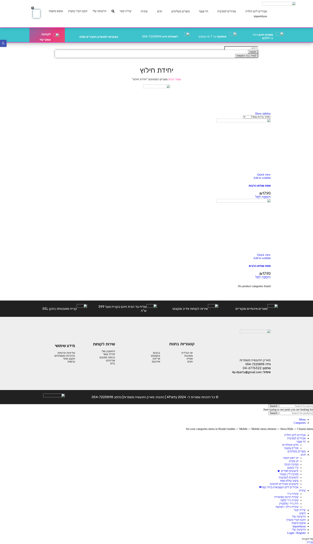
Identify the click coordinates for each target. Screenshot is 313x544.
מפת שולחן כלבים (260, 266)
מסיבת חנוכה (291, 464)
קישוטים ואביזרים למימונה (284, 483)
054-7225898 (160, 36)
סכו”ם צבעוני (291, 448)
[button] (263, 197)
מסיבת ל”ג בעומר (289, 474)
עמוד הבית (174, 79)
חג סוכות (294, 461)
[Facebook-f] (267, 397)
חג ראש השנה (291, 457)
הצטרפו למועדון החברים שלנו (98, 37)
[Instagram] (256, 397)
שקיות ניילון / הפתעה (287, 506)
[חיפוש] (113, 11)
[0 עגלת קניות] (36, 13)
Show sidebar (263, 113)
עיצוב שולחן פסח (289, 480)
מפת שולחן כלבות (260, 185)
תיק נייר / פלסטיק (289, 503)
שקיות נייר (293, 493)
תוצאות (252, 52)
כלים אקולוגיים (290, 444)
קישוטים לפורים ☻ (288, 470)
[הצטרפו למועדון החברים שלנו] (122, 35)
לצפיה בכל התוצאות (246, 55)
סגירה (310, 542)
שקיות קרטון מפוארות (286, 497)
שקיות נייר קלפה (289, 500)
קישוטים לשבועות (289, 477)
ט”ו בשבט (293, 467)
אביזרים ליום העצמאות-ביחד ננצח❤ (279, 487)
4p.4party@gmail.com (247, 372)
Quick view (264, 174)
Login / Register (296, 532)
